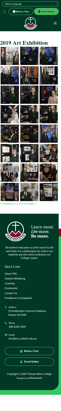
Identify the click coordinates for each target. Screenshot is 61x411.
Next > (32, 203)
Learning (10, 283)
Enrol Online (48, 11)
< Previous (7, 203)
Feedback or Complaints (18, 298)
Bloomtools (36, 378)
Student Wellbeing (15, 278)
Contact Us (11, 293)
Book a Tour (22, 11)
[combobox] (30, 3)
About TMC (11, 273)
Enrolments (11, 288)
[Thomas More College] (30, 23)
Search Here (4, 11)
